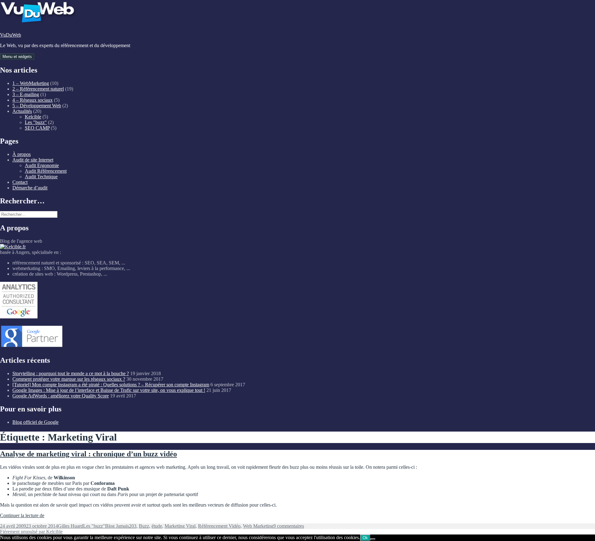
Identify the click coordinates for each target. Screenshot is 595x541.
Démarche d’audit (29, 187)
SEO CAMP (37, 128)
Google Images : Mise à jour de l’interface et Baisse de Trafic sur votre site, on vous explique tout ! (108, 390)
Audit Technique (41, 176)
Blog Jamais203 (120, 526)
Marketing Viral (180, 526)
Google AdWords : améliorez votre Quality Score (60, 395)
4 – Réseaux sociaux (32, 100)
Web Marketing (258, 526)
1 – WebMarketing (30, 83)
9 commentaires (288, 526)
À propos (21, 154)
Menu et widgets (17, 56)
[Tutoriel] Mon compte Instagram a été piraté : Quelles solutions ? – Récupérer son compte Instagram (110, 384)
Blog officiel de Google (35, 422)
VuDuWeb (10, 35)
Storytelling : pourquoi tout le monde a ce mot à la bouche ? (70, 373)
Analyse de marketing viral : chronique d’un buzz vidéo (88, 454)
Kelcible (33, 116)
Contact (20, 182)
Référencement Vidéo (219, 526)
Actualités (22, 111)
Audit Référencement (46, 171)
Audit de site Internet (32, 159)
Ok (365, 537)
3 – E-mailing (25, 94)
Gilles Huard (70, 526)
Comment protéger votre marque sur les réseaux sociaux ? (68, 379)
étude (157, 526)
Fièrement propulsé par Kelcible (31, 531)
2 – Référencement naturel (38, 88)
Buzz (144, 526)
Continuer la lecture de (22, 515)
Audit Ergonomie (42, 165)
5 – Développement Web (36, 105)
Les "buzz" (36, 122)
